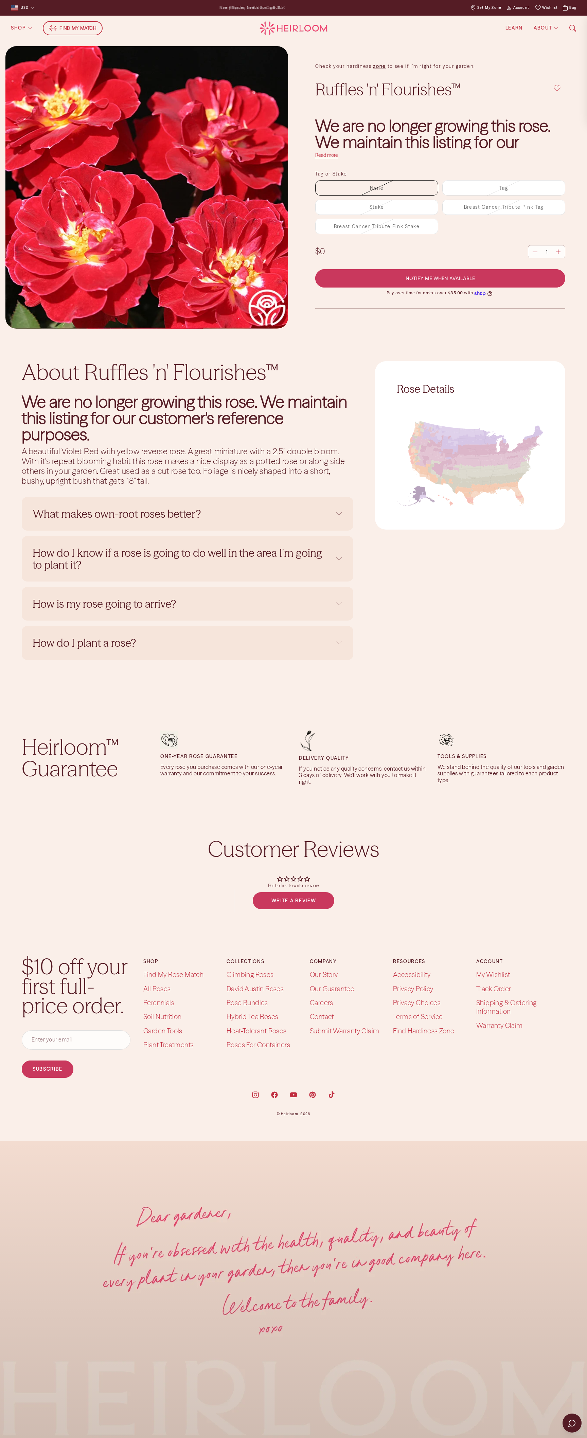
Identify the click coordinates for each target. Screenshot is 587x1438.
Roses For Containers (258, 1044)
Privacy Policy (413, 988)
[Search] (572, 28)
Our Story (324, 974)
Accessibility (411, 974)
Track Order (493, 988)
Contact (322, 1016)
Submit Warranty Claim (344, 1031)
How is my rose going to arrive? (104, 603)
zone (379, 66)
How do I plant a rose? (85, 642)
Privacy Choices (417, 1002)
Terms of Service (418, 1016)
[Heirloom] (293, 28)
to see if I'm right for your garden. (430, 66)
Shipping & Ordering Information (506, 1006)
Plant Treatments (168, 1044)
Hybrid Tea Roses (252, 1016)
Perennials (158, 1002)
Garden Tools (162, 1031)
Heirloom (289, 1114)
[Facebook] (274, 1095)
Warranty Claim (499, 1025)
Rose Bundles (247, 1002)
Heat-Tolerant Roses (257, 1031)
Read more (326, 155)
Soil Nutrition (162, 1016)
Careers (321, 1002)
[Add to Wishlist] (557, 88)
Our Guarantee (332, 988)
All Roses (157, 988)
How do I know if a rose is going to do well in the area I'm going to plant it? (177, 558)
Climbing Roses (250, 974)
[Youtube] (293, 1095)
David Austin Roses (255, 988)
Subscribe (48, 1069)
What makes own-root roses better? (117, 513)
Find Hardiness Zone (424, 1031)
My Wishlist (493, 974)
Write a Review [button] (293, 901)
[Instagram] (255, 1095)
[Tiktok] (331, 1095)
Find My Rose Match (173, 974)
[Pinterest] (312, 1095)
